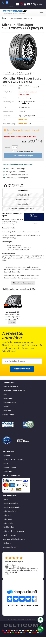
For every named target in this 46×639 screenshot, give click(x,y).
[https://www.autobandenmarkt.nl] (23, 630)
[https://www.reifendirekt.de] (3, 630)
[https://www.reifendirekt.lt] (32, 632)
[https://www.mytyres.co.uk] (25, 630)
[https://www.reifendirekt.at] (31, 630)
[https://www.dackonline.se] (12, 630)
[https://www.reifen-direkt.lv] (35, 632)
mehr (7, 574)
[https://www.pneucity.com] (8, 632)
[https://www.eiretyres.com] (10, 632)
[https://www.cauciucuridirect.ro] (19, 632)
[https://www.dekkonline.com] (17, 630)
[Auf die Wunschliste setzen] (13, 185)
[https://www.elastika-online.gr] (21, 632)
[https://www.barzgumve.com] (24, 632)
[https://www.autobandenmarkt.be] (37, 630)
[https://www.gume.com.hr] (27, 632)
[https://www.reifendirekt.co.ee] (30, 632)
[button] (40, 620)
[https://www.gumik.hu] (13, 632)
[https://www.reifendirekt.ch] (9, 630)
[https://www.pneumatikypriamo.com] (5, 632)
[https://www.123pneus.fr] (6, 630)
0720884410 (4, 2)
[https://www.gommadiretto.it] (14, 630)
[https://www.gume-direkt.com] (34, 630)
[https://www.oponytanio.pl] (16, 632)
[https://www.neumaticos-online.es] (28, 630)
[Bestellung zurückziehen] (22, 4)
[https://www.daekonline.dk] (20, 630)
